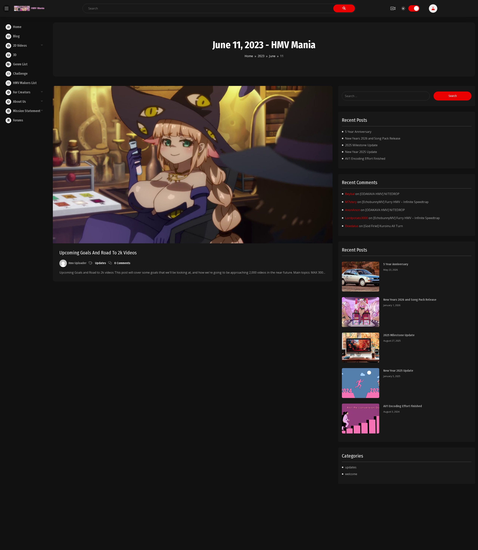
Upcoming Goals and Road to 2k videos (98, 253)
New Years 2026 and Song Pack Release (372, 138)
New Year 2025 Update (361, 152)
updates (100, 263)
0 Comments (122, 263)
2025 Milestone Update (361, 145)
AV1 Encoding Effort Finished (365, 159)
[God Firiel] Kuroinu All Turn (383, 226)
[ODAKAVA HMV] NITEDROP (379, 194)
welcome (351, 474)
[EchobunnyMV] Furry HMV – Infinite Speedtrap (395, 202)
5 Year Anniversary (358, 132)
